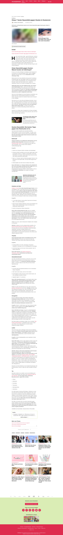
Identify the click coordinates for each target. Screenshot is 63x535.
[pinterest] (26, 510)
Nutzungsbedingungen (27, 526)
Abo (33, 529)
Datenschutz (34, 526)
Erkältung (22, 16)
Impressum (22, 526)
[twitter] (33, 510)
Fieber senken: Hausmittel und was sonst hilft (19, 424)
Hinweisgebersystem (31, 528)
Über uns (36, 528)
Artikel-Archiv (43, 528)
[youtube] (36, 510)
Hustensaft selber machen (17, 143)
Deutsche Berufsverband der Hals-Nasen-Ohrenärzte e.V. (23, 226)
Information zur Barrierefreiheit (22, 528)
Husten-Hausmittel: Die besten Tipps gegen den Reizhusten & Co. (24, 53)
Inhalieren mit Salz (15, 188)
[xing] (39, 510)
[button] (24, 51)
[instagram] (30, 510)
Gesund (15, 16)
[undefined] (15, 497)
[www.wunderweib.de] (16, 1)
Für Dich (23, 2)
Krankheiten (19, 16)
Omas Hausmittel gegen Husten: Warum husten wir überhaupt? (24, 51)
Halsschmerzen (32, 432)
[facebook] (23, 510)
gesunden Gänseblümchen (17, 288)
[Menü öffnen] (50, 1)
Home (13, 16)
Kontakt (30, 529)
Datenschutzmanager (39, 526)
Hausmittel (27, 432)
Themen (39, 528)
